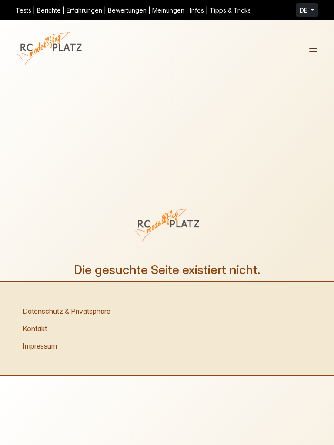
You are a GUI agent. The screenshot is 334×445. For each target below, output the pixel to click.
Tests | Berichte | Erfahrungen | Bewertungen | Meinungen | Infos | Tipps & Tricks (133, 10)
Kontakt (35, 328)
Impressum (40, 346)
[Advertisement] (167, 142)
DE (304, 10)
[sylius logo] (50, 48)
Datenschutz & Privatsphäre (66, 311)
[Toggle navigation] (313, 48)
